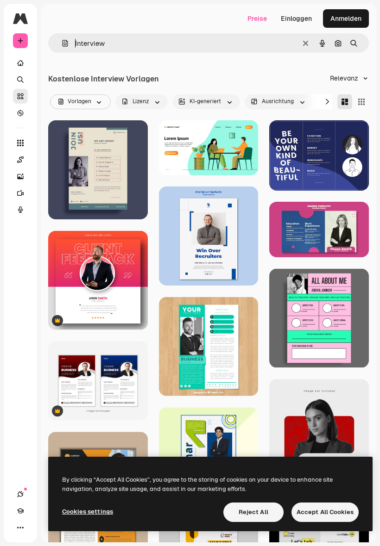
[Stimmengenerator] (20, 209)
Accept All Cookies (325, 512)
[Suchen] (20, 79)
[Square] (361, 101)
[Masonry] (344, 101)
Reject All (253, 512)
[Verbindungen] (20, 494)
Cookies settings (87, 511)
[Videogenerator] (20, 193)
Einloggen (296, 18)
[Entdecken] (20, 112)
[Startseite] (20, 63)
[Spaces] (20, 159)
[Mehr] (20, 527)
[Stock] (20, 96)
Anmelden (345, 18)
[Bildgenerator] (20, 176)
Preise (257, 18)
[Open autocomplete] (61, 43)
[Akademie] (20, 510)
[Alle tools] (20, 143)
